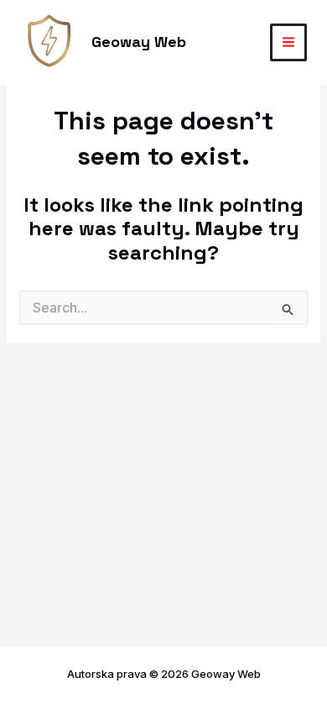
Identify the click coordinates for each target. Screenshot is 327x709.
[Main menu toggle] (289, 42)
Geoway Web (138, 41)
